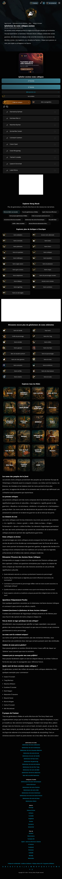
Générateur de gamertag (31, 761)
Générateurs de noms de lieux (31, 798)
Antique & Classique (37, 23)
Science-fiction (31, 810)
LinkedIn (31, 853)
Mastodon (31, 858)
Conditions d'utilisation (26, 863)
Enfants (31, 813)
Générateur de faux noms (31, 758)
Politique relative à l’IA (37, 863)
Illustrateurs (31, 836)
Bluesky (31, 855)
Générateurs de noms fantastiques (31, 781)
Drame (31, 821)
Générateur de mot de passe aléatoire (31, 750)
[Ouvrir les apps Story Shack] (43, 3)
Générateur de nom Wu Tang (31, 767)
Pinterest (31, 850)
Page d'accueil (7, 23)
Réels (30, 23)
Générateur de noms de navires (31, 764)
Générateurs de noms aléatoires (20, 23)
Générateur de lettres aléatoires (31, 772)
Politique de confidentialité (14, 863)
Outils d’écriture (31, 784)
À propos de (31, 839)
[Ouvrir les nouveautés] (40, 3)
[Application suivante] (41, 55)
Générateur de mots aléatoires (31, 745)
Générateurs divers (31, 801)
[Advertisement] (31, 185)
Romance (31, 824)
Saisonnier (31, 827)
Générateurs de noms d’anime (31, 787)
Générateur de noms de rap (31, 753)
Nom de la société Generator (31, 775)
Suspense (31, 818)
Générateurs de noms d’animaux (31, 793)
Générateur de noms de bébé (31, 770)
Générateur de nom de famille (31, 756)
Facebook (31, 847)
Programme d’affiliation (48, 863)
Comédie (31, 816)
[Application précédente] (38, 55)
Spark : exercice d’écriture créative (31, 841)
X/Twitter (31, 844)
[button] (59, 3)
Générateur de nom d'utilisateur (31, 747)
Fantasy (31, 807)
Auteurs (31, 833)
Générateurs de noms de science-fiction (31, 795)
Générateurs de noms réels (31, 790)
